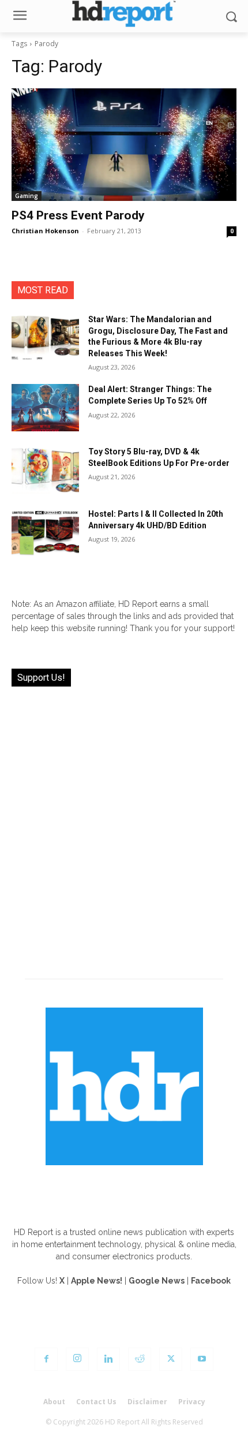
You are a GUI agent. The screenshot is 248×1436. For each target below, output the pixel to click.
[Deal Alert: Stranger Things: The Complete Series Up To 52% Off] (45, 407)
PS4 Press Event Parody (78, 215)
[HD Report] (124, 14)
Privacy (191, 1402)
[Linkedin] (108, 1359)
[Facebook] (46, 1359)
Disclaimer (147, 1402)
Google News (157, 1280)
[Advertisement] (124, 826)
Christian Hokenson (45, 230)
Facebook (211, 1280)
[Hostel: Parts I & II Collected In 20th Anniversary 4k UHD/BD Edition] (45, 532)
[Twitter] (170, 1359)
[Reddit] (139, 1359)
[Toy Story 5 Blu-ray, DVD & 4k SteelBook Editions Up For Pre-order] (45, 470)
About (54, 1402)
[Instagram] (77, 1359)
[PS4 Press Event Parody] (124, 144)
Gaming (26, 196)
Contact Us (96, 1402)
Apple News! (96, 1280)
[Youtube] (201, 1359)
